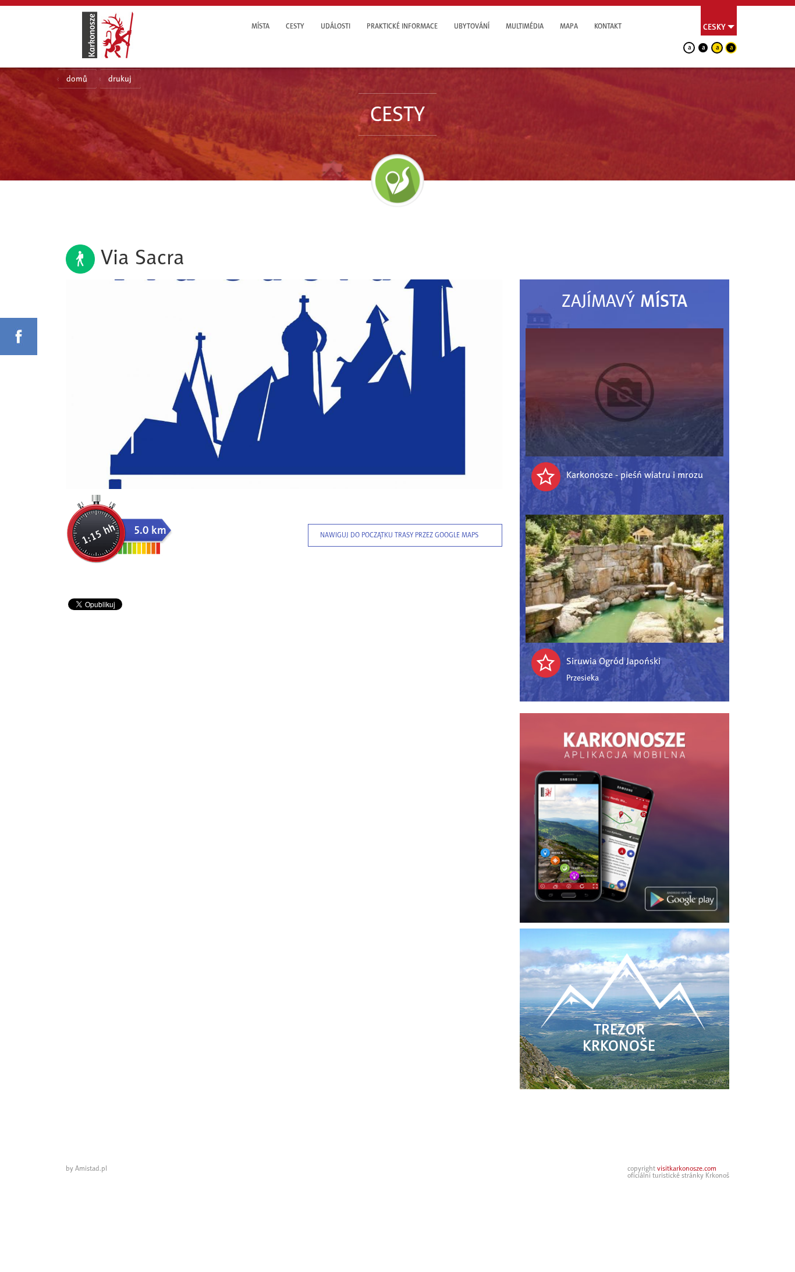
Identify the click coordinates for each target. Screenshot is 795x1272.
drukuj (120, 79)
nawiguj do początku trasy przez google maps (399, 535)
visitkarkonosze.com (686, 1168)
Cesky (714, 26)
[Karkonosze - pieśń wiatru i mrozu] (624, 392)
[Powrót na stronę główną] (108, 35)
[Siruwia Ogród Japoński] (624, 579)
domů (76, 79)
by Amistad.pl (86, 1168)
